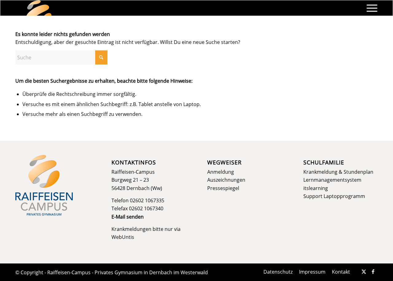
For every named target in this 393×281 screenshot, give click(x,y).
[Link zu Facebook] (373, 271)
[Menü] (370, 8)
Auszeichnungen (226, 179)
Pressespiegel (223, 188)
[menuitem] (370, 8)
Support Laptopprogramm (334, 196)
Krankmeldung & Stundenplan (338, 171)
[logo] (39, 8)
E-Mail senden (127, 216)
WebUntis (122, 237)
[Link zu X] (363, 271)
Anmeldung (220, 171)
